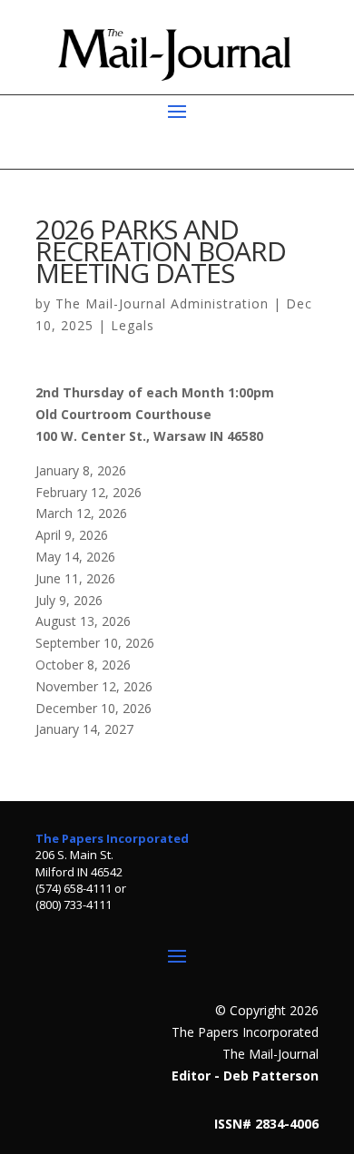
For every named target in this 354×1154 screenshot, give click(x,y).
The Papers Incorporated (112, 838)
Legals (132, 325)
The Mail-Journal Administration (162, 303)
